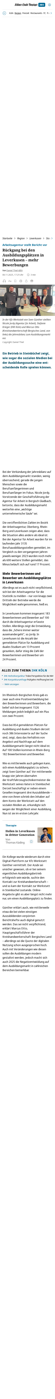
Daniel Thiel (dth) (15, 270)
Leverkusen (35, 238)
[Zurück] (4, 13)
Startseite (7, 238)
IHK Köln (39, 670)
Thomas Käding (15, 842)
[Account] (49, 5)
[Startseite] (26, 5)
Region (21, 238)
